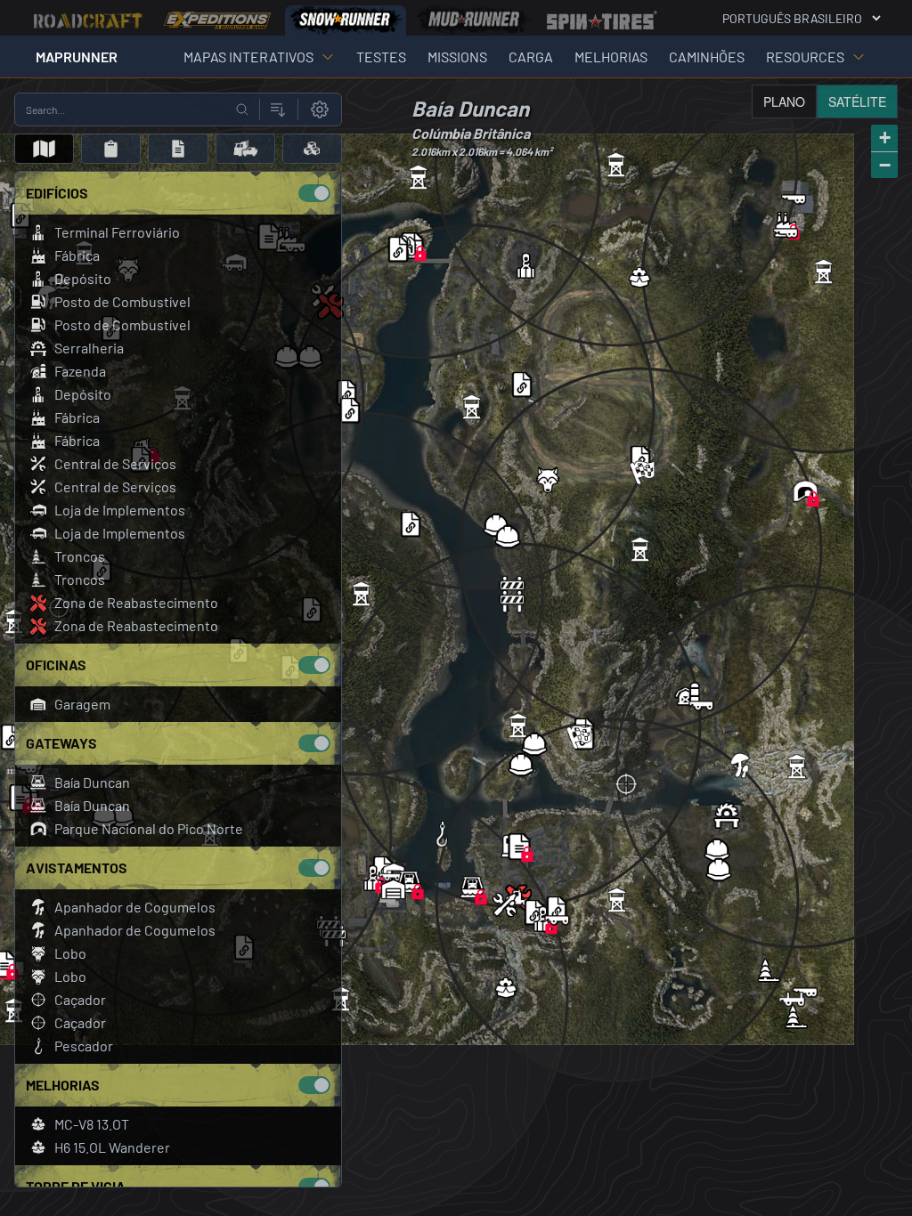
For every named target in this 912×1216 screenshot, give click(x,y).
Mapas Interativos (248, 56)
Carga (531, 56)
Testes (381, 56)
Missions (457, 56)
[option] (89, 20)
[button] (373, 877)
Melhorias (610, 56)
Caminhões (707, 56)
